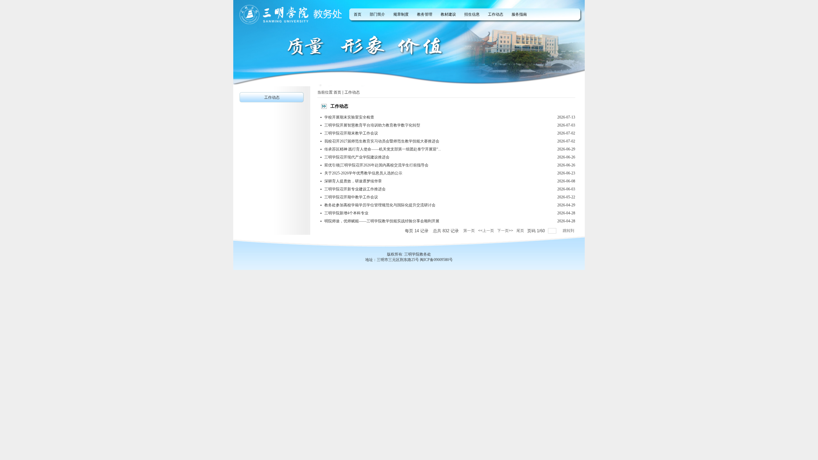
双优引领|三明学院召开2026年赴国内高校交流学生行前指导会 (376, 165)
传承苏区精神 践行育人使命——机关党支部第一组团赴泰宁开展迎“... (382, 149)
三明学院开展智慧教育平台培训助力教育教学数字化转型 (372, 125)
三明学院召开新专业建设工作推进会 (355, 189)
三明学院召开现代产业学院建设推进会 (357, 157)
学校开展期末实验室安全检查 (349, 117)
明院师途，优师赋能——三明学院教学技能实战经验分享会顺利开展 (381, 221)
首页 (337, 92)
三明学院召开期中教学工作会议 (351, 197)
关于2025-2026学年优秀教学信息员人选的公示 (363, 173)
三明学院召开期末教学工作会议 (351, 133)
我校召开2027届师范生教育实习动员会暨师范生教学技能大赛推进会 (381, 141)
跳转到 (569, 230)
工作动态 (352, 92)
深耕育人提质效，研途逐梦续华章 (353, 181)
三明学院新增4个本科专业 (346, 213)
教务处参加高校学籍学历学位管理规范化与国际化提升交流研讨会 (380, 205)
